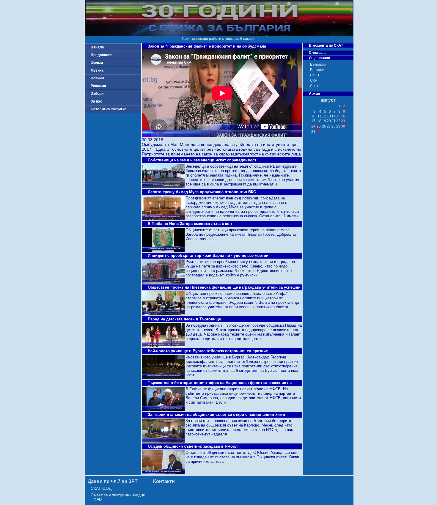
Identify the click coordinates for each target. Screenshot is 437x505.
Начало (97, 47)
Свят (314, 86)
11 (319, 116)
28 (333, 126)
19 (324, 121)
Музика (97, 70)
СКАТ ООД (101, 488)
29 (338, 126)
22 (338, 121)
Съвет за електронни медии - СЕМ (118, 497)
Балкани (317, 70)
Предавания (101, 55)
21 (333, 121)
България (318, 64)
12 (324, 116)
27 (329, 126)
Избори (97, 94)
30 (343, 126)
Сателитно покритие (109, 109)
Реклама (98, 86)
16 (343, 116)
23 (343, 121)
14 (333, 116)
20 (329, 121)
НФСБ (315, 75)
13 (329, 116)
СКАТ (314, 80)
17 (313, 121)
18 (319, 121)
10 (313, 116)
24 (313, 126)
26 (324, 126)
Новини (97, 78)
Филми (97, 63)
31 (313, 132)
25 (319, 126)
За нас (96, 101)
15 (338, 116)
